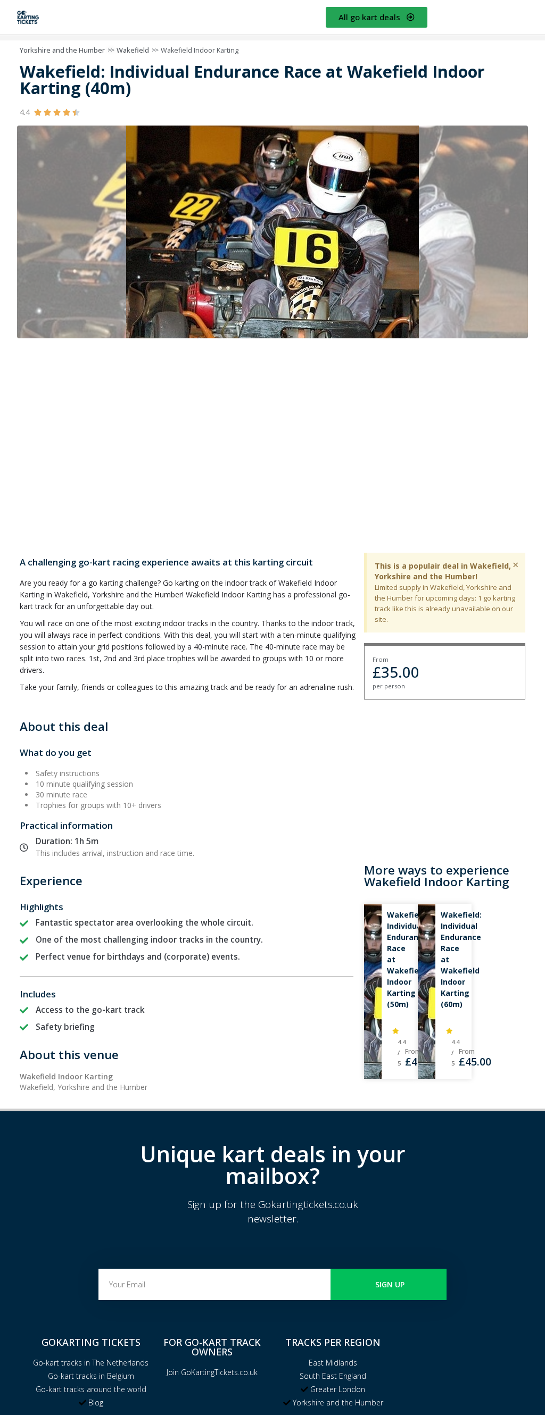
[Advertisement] (444, 776)
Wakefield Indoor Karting (199, 50)
